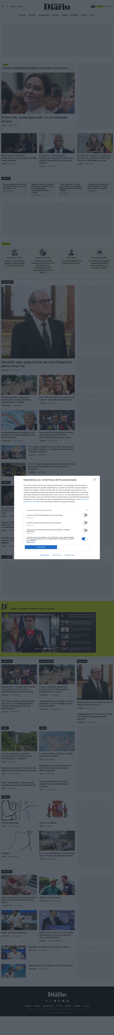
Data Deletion (44, 555)
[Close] (95, 480)
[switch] (85, 515)
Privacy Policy (69, 555)
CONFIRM (41, 547)
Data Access (57, 555)
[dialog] (57, 517)
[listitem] (57, 510)
